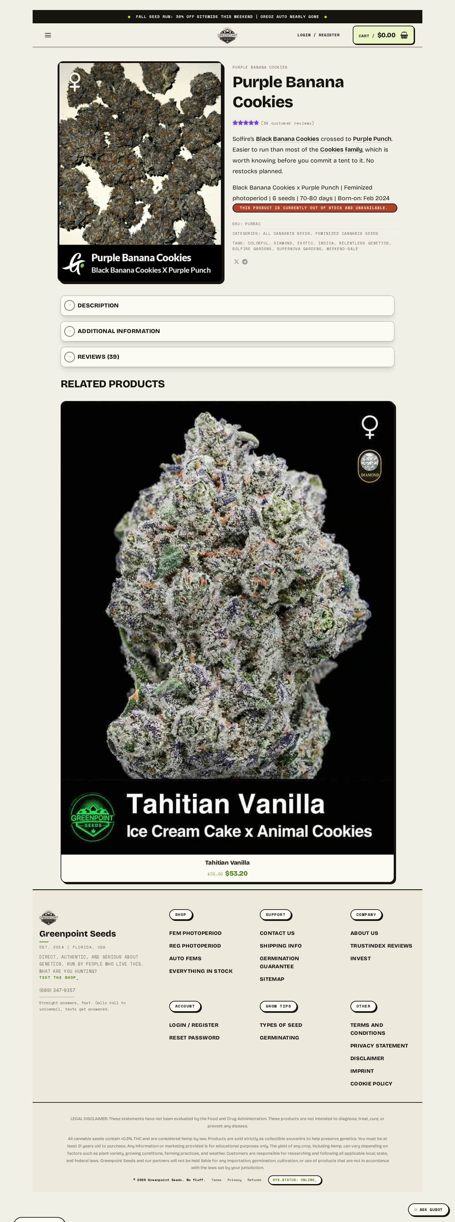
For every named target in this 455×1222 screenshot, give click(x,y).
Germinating (279, 1037)
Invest (360, 958)
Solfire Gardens (252, 248)
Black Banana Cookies (287, 139)
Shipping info (281, 946)
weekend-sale (342, 248)
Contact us (277, 933)
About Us (364, 933)
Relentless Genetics (364, 243)
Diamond (283, 243)
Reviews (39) (98, 356)
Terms (217, 1179)
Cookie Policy (371, 1083)
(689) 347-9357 (57, 990)
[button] (48, 35)
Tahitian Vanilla (227, 862)
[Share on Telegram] (244, 262)
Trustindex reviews (381, 946)
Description (98, 305)
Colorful (258, 243)
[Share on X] (236, 262)
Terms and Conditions (367, 1029)
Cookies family (341, 149)
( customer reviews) (287, 123)
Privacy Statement (379, 1045)
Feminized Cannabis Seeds (346, 233)
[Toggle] (69, 305)
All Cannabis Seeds (286, 233)
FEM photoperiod (195, 933)
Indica (326, 243)
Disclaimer (367, 1058)
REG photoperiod (195, 946)
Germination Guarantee (279, 962)
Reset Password (194, 1037)
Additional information (119, 331)
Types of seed (281, 1025)
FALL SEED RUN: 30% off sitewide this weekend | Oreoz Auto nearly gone (227, 16)
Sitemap (272, 979)
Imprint (362, 1071)
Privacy (234, 1179)
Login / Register (194, 1025)
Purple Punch (372, 139)
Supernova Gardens (299, 248)
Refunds (254, 1179)
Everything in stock (200, 971)
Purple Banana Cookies (259, 67)
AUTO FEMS (185, 958)
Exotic (305, 243)
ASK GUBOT (431, 1209)
